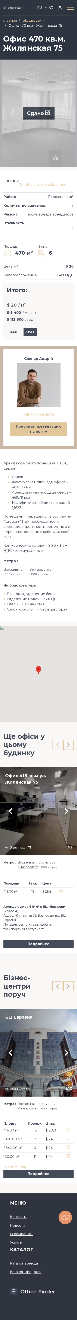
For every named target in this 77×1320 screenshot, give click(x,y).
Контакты (18, 1217)
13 (35, 1130)
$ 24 (49, 1139)
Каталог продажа (25, 1272)
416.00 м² (11, 1130)
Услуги (16, 1243)
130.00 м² (11, 1157)
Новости (17, 1225)
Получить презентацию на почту (38, 429)
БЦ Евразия (33, 20)
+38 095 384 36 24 (38, 415)
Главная (10, 20)
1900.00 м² (12, 1139)
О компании (21, 1234)
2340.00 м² (13, 1148)
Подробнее (38, 944)
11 (35, 1157)
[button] (38, 670)
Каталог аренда (24, 1263)
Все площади (15, 1167)
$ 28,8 (51, 1130)
